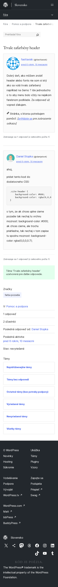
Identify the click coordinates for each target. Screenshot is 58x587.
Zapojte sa (37, 478)
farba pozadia (12, 295)
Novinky (8, 456)
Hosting (7, 461)
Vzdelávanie (10, 478)
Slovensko (17, 537)
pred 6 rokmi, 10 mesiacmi (34, 64)
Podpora (8, 483)
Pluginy (35, 461)
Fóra (5, 14)
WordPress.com (14, 505)
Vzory (34, 467)
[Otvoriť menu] (53, 5)
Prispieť (37, 489)
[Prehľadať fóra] (37, 34)
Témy (34, 456)
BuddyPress (12, 523)
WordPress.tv (12, 495)
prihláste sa (25, 118)
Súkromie (8, 467)
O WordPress (11, 450)
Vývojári (8, 489)
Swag (35, 495)
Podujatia (36, 483)
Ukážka (35, 450)
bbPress (9, 517)
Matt (7, 511)
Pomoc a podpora (21, 24)
